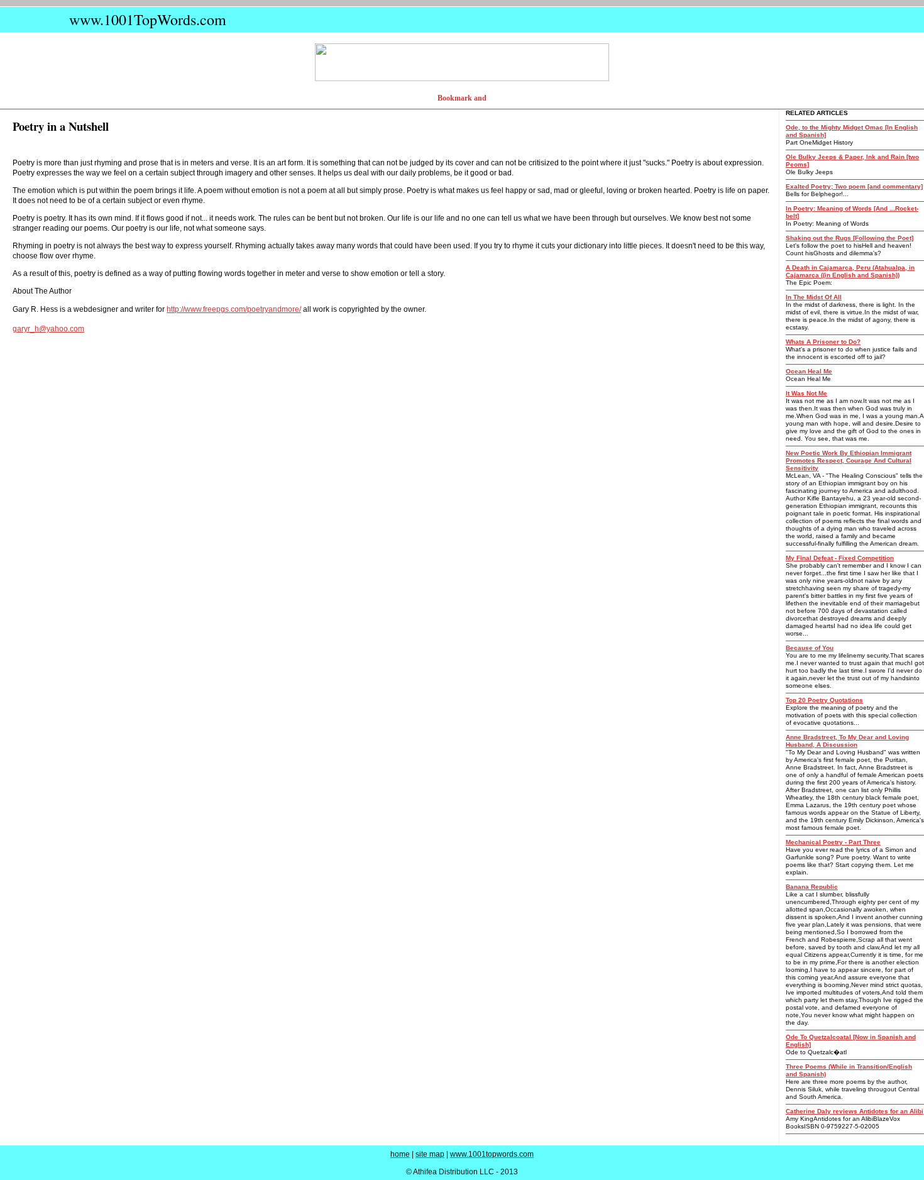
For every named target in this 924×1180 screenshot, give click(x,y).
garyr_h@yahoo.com (48, 328)
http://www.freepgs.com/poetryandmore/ (234, 309)
